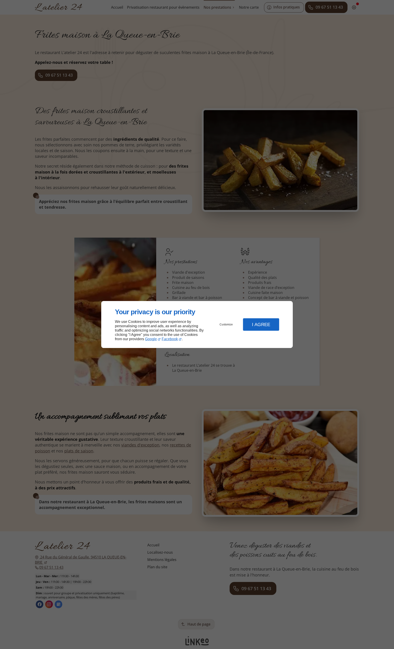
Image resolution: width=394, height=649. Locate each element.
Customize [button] (226, 324)
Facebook (170, 339)
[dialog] (197, 324)
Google (151, 339)
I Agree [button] (261, 324)
